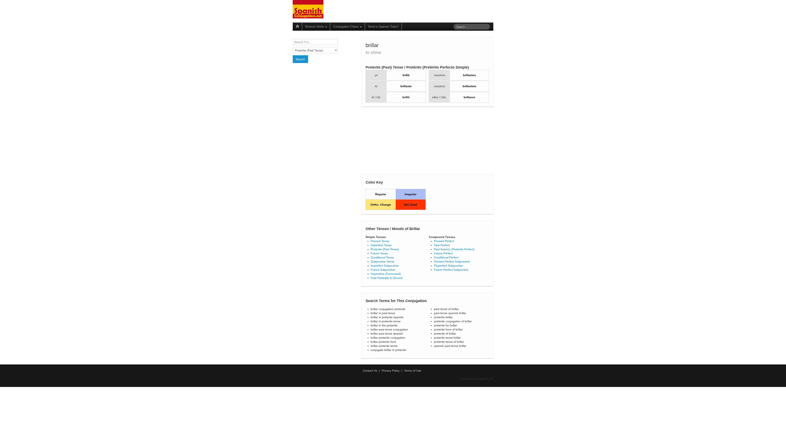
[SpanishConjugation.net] (308, 9)
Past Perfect (442, 245)
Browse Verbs (315, 26)
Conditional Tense (382, 257)
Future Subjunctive (383, 269)
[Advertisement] (324, 92)
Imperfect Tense (381, 245)
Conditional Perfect (446, 257)
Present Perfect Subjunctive (452, 261)
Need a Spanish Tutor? (383, 26)
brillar (372, 45)
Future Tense (379, 253)
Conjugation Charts (346, 26)
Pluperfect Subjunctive (448, 265)
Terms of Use (412, 370)
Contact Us (370, 370)
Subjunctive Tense (382, 261)
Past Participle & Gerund (386, 278)
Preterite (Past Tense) (385, 249)
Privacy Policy (391, 370)
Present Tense (380, 241)
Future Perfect (443, 253)
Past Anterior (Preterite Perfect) (454, 249)
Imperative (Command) (386, 273)
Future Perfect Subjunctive (451, 269)
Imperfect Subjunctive (385, 265)
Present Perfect (444, 241)
